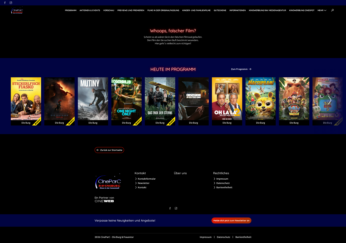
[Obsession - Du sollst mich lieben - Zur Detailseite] (193, 98)
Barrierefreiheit (243, 237)
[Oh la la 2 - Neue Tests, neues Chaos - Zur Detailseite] (227, 98)
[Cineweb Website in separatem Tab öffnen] (104, 201)
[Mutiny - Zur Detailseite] (93, 98)
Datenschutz (223, 237)
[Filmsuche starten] (332, 10)
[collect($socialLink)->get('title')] (5, 2)
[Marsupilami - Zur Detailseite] (260, 98)
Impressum (206, 237)
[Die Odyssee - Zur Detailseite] (59, 98)
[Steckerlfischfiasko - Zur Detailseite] (26, 98)
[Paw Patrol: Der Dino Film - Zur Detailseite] (294, 98)
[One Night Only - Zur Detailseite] (126, 98)
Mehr (320, 10)
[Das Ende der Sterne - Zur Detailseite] (160, 98)
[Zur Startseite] (30, 10)
